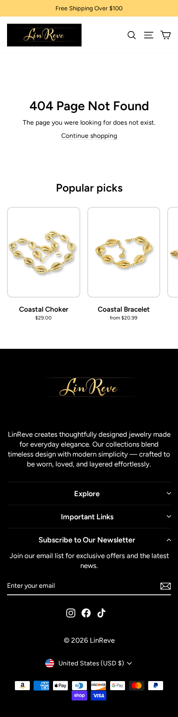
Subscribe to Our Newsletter (86, 539)
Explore (87, 493)
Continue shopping (89, 136)
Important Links (87, 516)
